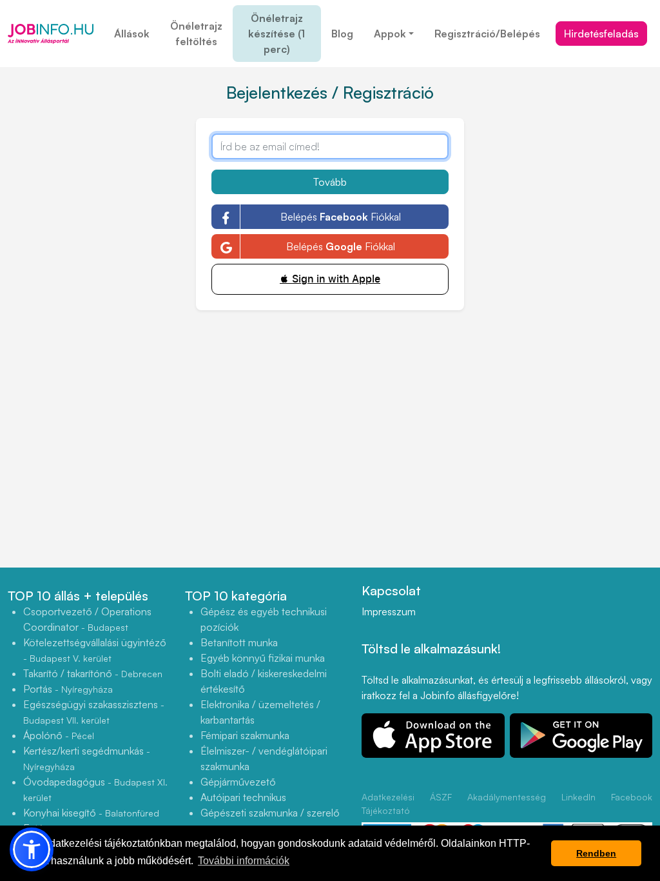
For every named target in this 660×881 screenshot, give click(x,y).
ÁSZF (441, 796)
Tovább (330, 181)
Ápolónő (58, 735)
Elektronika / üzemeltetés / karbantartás (260, 712)
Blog (342, 33)
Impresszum (389, 611)
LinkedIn (578, 796)
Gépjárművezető (238, 781)
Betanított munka (239, 642)
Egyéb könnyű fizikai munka (262, 657)
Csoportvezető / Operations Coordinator (87, 619)
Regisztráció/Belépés (487, 33)
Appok (390, 33)
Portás (68, 688)
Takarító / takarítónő (92, 673)
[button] (31, 849)
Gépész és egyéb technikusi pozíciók (263, 619)
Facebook (631, 796)
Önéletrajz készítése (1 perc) (276, 33)
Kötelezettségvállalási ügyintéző (94, 650)
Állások (132, 33)
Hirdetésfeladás (601, 33)
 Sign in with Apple (330, 279)
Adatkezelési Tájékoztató (388, 803)
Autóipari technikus (243, 797)
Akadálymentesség (506, 796)
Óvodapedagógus (95, 789)
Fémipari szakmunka (244, 735)
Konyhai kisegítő (91, 812)
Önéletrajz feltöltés (196, 33)
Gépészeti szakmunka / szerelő (270, 812)
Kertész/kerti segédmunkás (86, 758)
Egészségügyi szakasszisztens (93, 712)
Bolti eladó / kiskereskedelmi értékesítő (263, 681)
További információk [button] (243, 860)
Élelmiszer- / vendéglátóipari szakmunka (263, 758)
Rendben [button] (596, 853)
